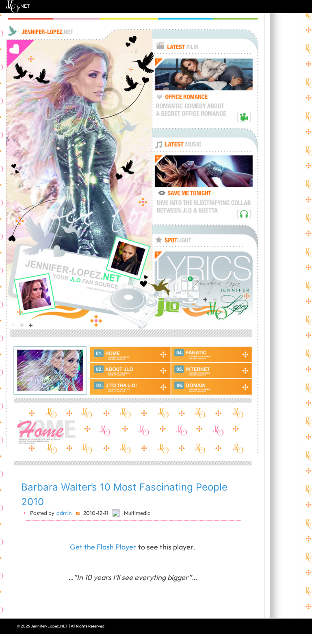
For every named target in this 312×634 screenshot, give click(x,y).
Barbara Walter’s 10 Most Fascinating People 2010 (124, 494)
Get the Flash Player (103, 546)
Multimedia (137, 513)
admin (64, 513)
